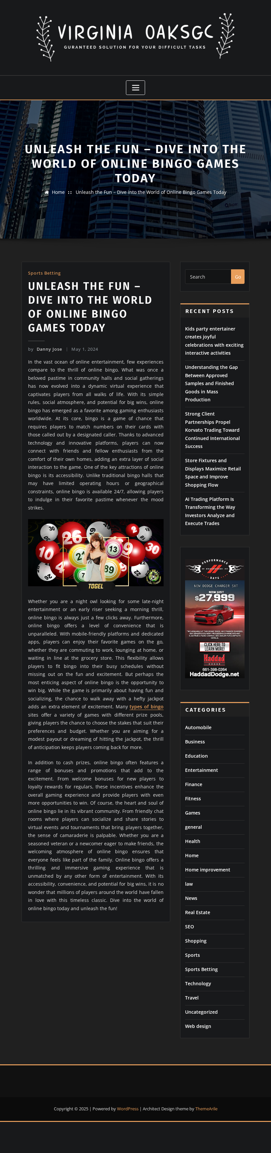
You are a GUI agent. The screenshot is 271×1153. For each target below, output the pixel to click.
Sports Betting (44, 273)
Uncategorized (201, 1012)
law (189, 884)
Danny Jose (45, 349)
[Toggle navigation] (135, 87)
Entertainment (201, 770)
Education (196, 756)
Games (192, 813)
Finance (193, 784)
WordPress (127, 1109)
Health (192, 841)
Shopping (196, 941)
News (191, 898)
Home (58, 192)
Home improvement (207, 869)
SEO (189, 926)
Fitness (193, 798)
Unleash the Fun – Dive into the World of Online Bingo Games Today (151, 192)
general (193, 827)
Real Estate (197, 912)
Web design (198, 1026)
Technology (198, 983)
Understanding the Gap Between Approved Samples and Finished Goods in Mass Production (211, 383)
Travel (192, 998)
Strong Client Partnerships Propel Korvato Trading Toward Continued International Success (212, 430)
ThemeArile (206, 1109)
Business (195, 741)
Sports (192, 955)
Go (238, 277)
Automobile (198, 727)
